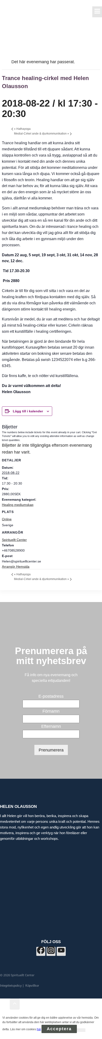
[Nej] (81, 1030)
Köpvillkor (32, 985)
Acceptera (59, 1028)
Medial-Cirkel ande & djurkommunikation (41, 133)
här (39, 1029)
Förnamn (51, 711)
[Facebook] (40, 951)
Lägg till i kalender (28, 411)
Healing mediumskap (17, 505)
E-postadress (51, 696)
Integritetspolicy (11, 985)
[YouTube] (61, 951)
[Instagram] (51, 951)
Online (7, 519)
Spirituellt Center (14, 540)
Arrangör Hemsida (15, 566)
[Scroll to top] (5, 1004)
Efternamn (51, 726)
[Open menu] (97, 11)
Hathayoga (22, 128)
